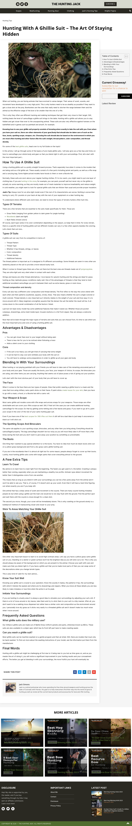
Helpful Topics (110, 11)
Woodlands (11, 216)
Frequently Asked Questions (114, 71)
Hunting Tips (7, 21)
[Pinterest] (18, 4)
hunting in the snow (28, 181)
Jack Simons (8, 738)
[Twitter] (22, 4)
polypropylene (86, 269)
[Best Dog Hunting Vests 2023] (22, 733)
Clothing (70, 11)
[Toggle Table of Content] (125, 56)
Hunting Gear (53, 11)
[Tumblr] (26, 4)
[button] (130, 11)
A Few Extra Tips (110, 69)
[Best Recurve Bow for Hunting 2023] (110, 762)
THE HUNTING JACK (66, 4)
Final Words (108, 74)
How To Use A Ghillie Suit (112, 59)
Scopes (18, 11)
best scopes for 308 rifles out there (38, 416)
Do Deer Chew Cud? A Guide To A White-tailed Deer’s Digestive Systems (108, 740)
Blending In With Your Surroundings (111, 65)
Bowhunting (35, 11)
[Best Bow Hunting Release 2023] (66, 762)
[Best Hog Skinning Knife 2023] (66, 733)
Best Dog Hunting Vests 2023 (18, 742)
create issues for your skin (72, 390)
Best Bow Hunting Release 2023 (63, 772)
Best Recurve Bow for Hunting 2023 (109, 772)
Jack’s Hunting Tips (89, 11)
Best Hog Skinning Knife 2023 (62, 742)
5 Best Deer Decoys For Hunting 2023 (19, 771)
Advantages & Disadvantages (114, 62)
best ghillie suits (21, 146)
